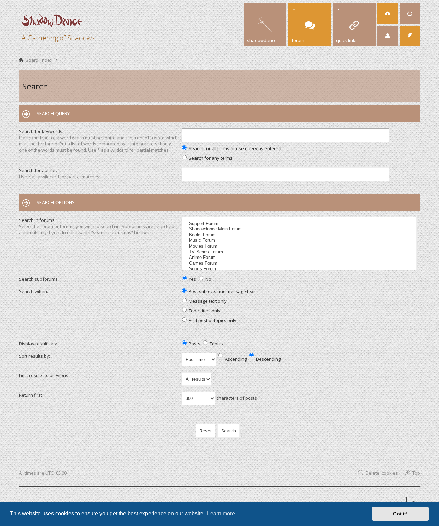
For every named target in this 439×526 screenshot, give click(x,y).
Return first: (31, 395)
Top (416, 472)
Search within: (33, 291)
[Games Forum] (300, 263)
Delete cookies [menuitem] (382, 472)
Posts (194, 343)
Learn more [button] (221, 513)
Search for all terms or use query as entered (234, 148)
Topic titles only (204, 311)
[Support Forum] (300, 224)
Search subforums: (39, 279)
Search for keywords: (41, 131)
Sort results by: (34, 356)
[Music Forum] (300, 240)
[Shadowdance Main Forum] (300, 229)
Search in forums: (37, 220)
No (207, 279)
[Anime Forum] (300, 258)
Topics (216, 343)
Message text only (207, 301)
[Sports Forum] (300, 269)
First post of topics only (212, 320)
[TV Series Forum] (300, 252)
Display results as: (38, 343)
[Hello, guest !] (387, 36)
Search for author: (38, 170)
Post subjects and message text (221, 291)
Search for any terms (210, 158)
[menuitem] (387, 13)
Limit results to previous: (44, 375)
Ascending (235, 359)
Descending (268, 359)
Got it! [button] (400, 513)
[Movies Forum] (300, 246)
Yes (192, 279)
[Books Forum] (300, 235)
